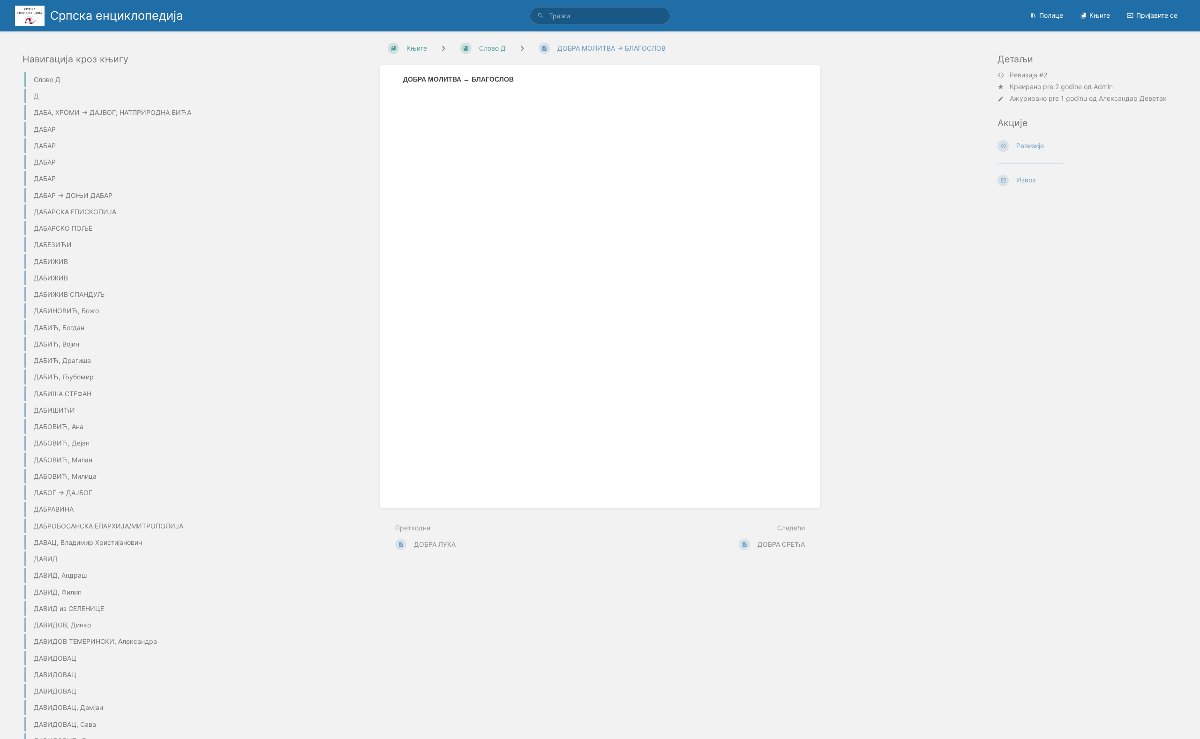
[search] (600, 15)
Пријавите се (1157, 15)
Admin (1103, 86)
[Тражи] (540, 16)
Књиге (1099, 15)
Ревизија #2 (1028, 75)
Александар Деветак (1133, 98)
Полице (1051, 15)
